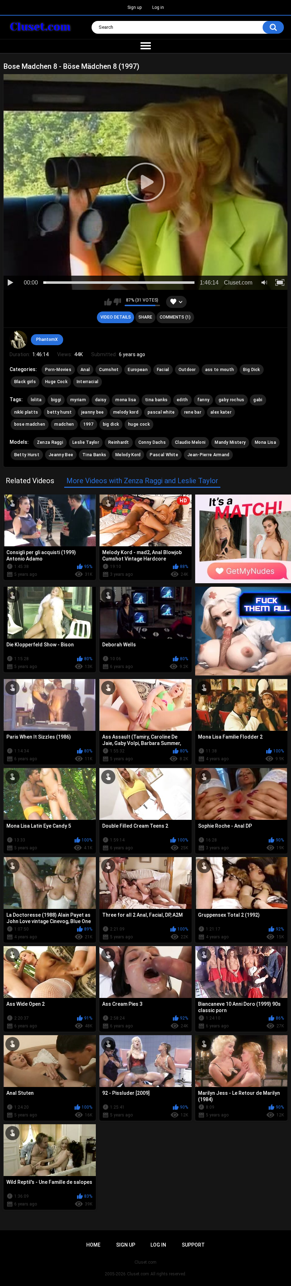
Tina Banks (94, 454)
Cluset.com (138, 1273)
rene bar (192, 412)
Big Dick (251, 369)
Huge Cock (56, 381)
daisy (100, 399)
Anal (85, 369)
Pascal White (164, 454)
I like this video (108, 301)
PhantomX (47, 339)
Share (145, 317)
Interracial (87, 381)
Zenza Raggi (50, 442)
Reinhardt (118, 442)
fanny (203, 399)
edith (182, 399)
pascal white (161, 412)
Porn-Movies (58, 369)
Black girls (25, 381)
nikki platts (26, 412)
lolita (36, 399)
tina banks (156, 399)
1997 (88, 424)
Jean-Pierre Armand (208, 454)
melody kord (125, 412)
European (137, 369)
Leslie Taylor (85, 442)
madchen (64, 424)
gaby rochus (231, 399)
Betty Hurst (26, 454)
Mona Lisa (265, 442)
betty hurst (59, 412)
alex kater (220, 412)
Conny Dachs (152, 442)
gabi (257, 399)
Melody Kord (128, 454)
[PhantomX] (18, 339)
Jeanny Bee (61, 454)
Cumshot (109, 369)
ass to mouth (219, 369)
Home (93, 1245)
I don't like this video (117, 301)
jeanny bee (92, 412)
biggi (56, 399)
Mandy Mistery (230, 442)
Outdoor (187, 369)
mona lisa (125, 399)
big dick (111, 424)
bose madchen (29, 424)
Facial (163, 369)
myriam (78, 399)
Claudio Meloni (190, 442)
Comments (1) (175, 317)
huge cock (139, 424)
